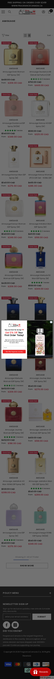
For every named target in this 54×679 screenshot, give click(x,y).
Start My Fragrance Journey (14, 351)
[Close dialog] (51, 322)
